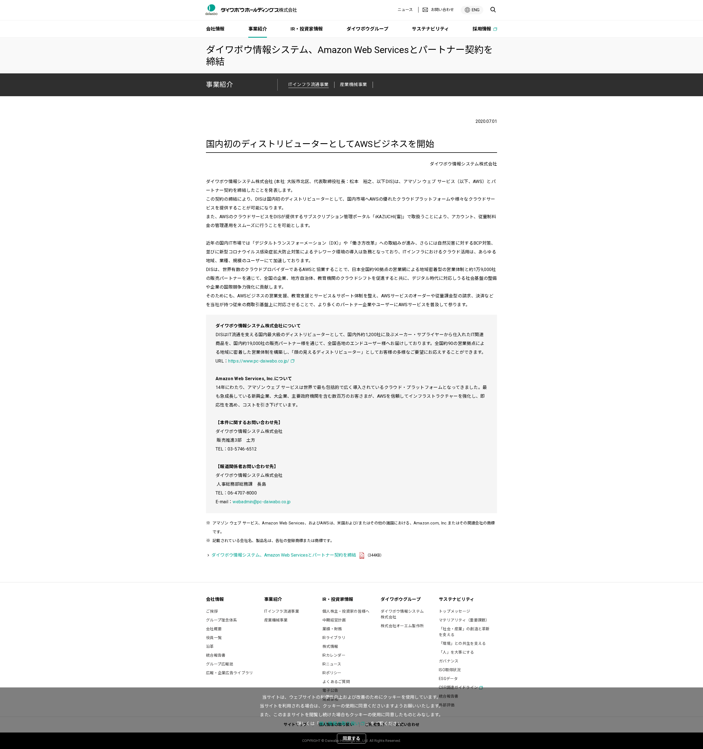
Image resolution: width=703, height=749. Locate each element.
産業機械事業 (353, 84)
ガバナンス (448, 661)
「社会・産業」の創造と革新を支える (464, 632)
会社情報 (215, 29)
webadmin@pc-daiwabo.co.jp (262, 501)
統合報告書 (215, 655)
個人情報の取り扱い (339, 723)
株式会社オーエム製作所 (402, 626)
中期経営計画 (334, 620)
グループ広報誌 (219, 664)
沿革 (210, 646)
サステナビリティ (430, 29)
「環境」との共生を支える (462, 643)
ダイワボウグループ (367, 29)
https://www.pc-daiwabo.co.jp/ (258, 361)
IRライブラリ (333, 637)
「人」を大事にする (456, 652)
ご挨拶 (212, 611)
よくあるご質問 (336, 681)
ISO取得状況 (450, 670)
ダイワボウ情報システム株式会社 (402, 614)
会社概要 (214, 629)
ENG (475, 9)
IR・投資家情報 (307, 29)
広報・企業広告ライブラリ (229, 673)
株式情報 (330, 646)
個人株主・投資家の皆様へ (345, 611)
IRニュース (331, 664)
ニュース (405, 9)
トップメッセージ (454, 611)
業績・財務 (332, 629)
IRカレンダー (333, 655)
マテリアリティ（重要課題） (464, 620)
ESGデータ (448, 678)
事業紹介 (219, 84)
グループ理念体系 (221, 620)
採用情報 (482, 29)
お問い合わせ (442, 9)
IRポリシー (332, 673)
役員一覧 (214, 637)
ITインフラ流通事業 (281, 611)
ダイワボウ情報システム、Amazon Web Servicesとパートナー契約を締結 (283, 555)
